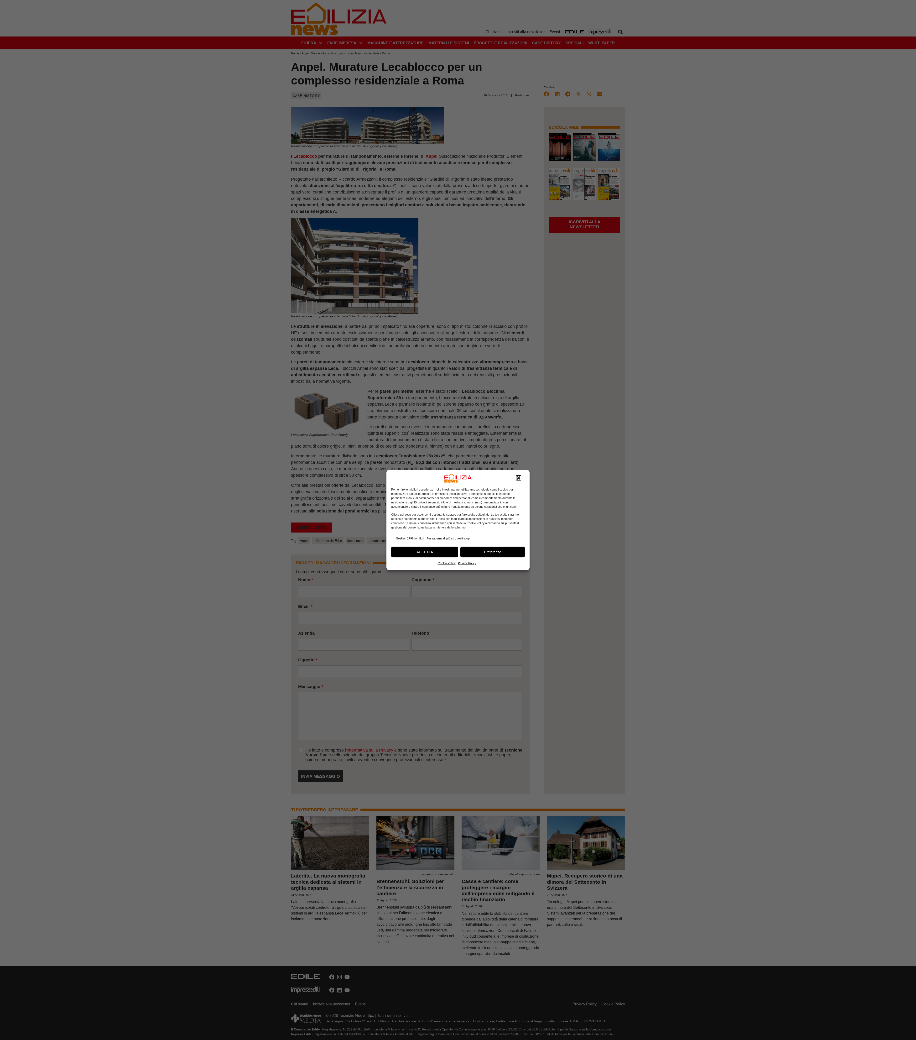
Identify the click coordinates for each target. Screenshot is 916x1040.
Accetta (424, 552)
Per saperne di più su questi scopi (448, 538)
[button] (518, 478)
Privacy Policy (467, 563)
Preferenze (492, 552)
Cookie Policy (447, 563)
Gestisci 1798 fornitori (410, 538)
